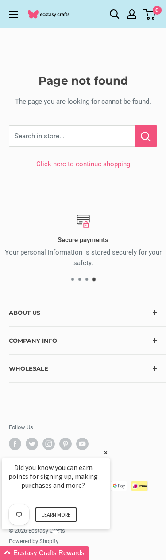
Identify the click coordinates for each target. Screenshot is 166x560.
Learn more (56, 514)
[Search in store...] (146, 136)
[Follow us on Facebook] (15, 444)
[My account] (131, 14)
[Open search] (115, 14)
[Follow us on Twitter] (32, 444)
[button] (66, 553)
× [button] (106, 452)
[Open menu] (13, 14)
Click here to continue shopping (83, 164)
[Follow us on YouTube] (82, 444)
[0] (149, 14)
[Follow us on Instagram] (48, 444)
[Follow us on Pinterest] (65, 444)
